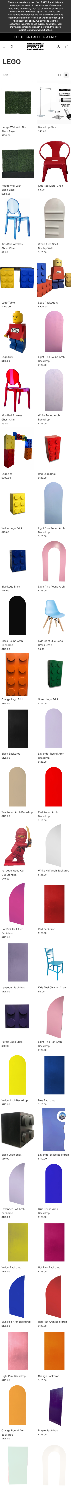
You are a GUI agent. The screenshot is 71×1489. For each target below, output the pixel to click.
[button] (7, 75)
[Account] (59, 47)
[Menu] (4, 46)
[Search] (12, 47)
